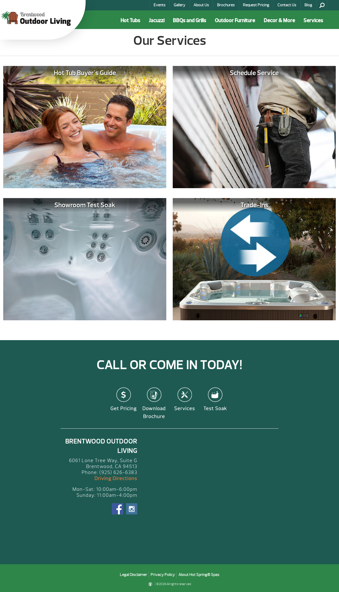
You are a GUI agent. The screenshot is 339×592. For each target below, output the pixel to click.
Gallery (179, 4)
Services (313, 20)
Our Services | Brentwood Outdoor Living (37, 18)
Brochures (226, 4)
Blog (308, 4)
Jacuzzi (157, 20)
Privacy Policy (163, 574)
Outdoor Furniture (235, 20)
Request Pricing (256, 4)
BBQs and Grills (189, 20)
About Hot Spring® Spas (198, 574)
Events (160, 4)
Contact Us (286, 4)
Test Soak (215, 408)
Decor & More (279, 20)
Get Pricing (123, 408)
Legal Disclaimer (133, 574)
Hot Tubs (130, 20)
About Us (201, 4)
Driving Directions (116, 478)
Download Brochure (154, 412)
